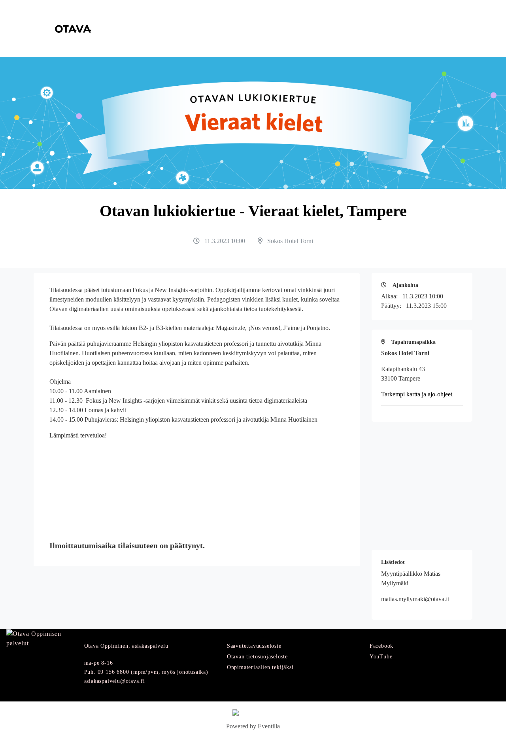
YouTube (381, 657)
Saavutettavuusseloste (254, 646)
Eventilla (269, 726)
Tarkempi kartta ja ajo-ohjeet (416, 394)
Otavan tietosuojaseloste (257, 657)
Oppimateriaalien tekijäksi (260, 667)
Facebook (381, 646)
